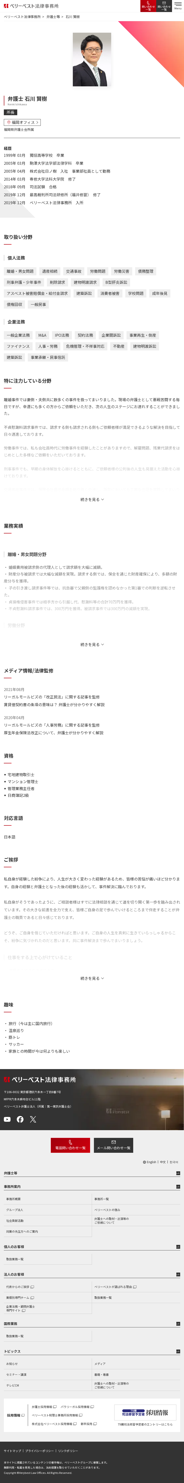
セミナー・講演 (16, 1374)
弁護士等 (10, 1173)
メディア (100, 1364)
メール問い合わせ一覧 (113, 1147)
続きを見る (90, 499)
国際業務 (10, 1323)
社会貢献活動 (14, 1220)
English (151, 1161)
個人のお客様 (14, 1246)
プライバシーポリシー (39, 1450)
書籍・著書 (101, 1374)
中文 (163, 1161)
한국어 (174, 1161)
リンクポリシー (68, 1450)
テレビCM (12, 1385)
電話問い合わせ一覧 (70, 1147)
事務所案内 (12, 1186)
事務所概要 (13, 1199)
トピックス (12, 1351)
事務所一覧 (101, 1199)
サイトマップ (12, 1450)
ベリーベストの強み (107, 1210)
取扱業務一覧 (14, 1259)
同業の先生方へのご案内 (22, 1231)
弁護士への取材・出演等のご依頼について (111, 1220)
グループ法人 (14, 1210)
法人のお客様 (14, 1274)
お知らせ (12, 1364)
